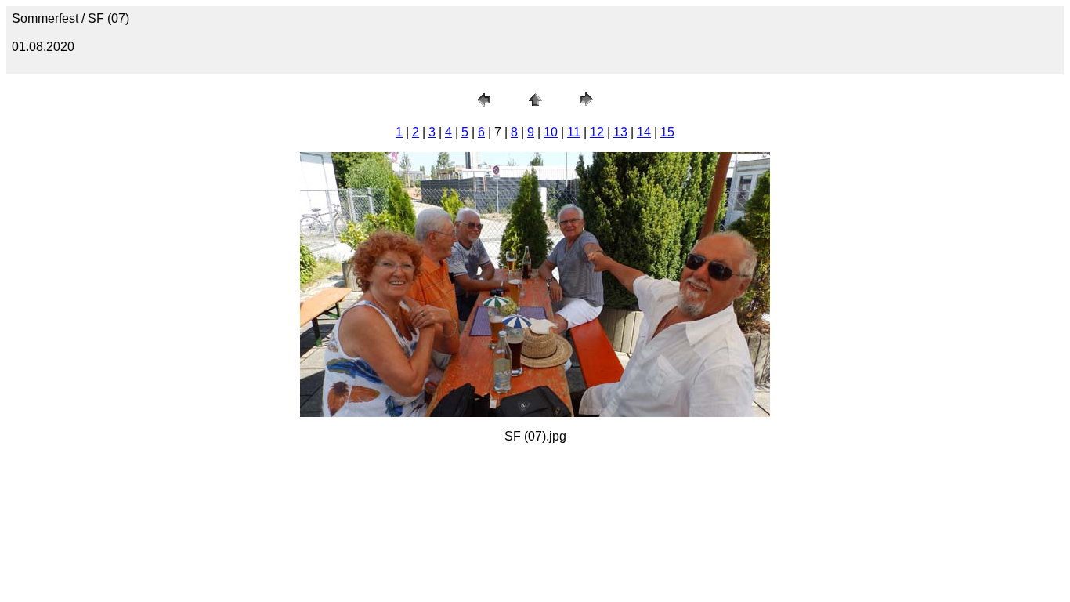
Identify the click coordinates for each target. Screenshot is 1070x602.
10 (551, 132)
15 (667, 132)
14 (644, 132)
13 (620, 132)
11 (573, 132)
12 (597, 132)
